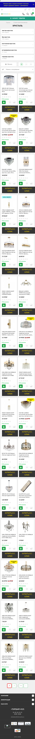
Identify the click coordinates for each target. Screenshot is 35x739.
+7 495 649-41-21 (23, 14)
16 (21, 685)
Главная (8, 22)
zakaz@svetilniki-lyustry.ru (17, 716)
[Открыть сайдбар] (2, 9)
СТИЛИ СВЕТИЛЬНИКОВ (20, 22)
